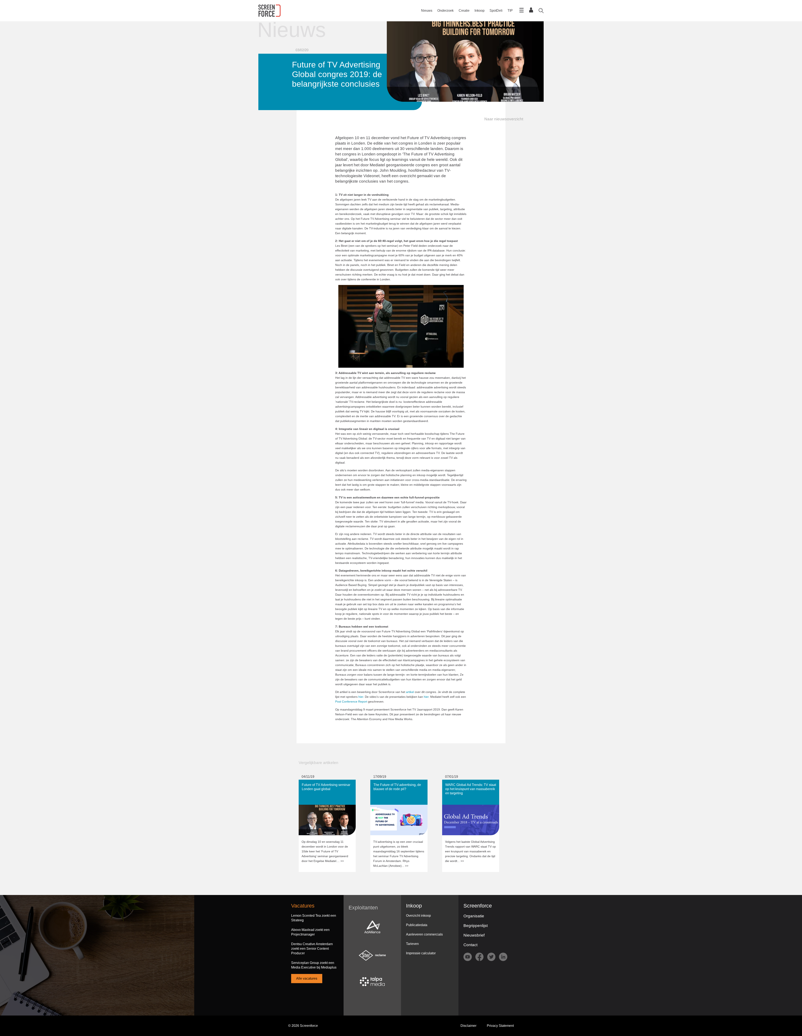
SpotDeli (496, 10)
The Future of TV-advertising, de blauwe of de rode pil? (394, 784)
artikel (410, 692)
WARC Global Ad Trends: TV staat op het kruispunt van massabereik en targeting (469, 786)
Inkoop (480, 10)
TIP (510, 10)
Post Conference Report (351, 701)
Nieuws (426, 10)
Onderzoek (445, 10)
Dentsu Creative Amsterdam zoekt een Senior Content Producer (312, 948)
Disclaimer (468, 1025)
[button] (501, 119)
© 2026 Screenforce (303, 1025)
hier (360, 696)
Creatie (464, 10)
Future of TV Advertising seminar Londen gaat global (323, 784)
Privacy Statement (500, 1025)
